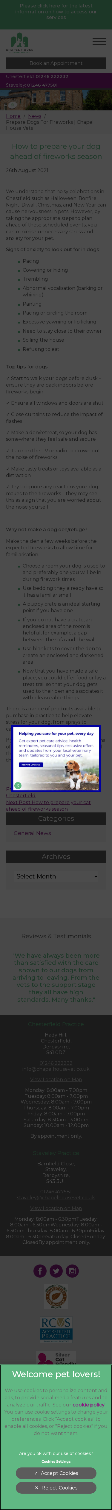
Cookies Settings (56, 1461)
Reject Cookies (59, 1488)
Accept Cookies (59, 1473)
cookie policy (89, 1405)
